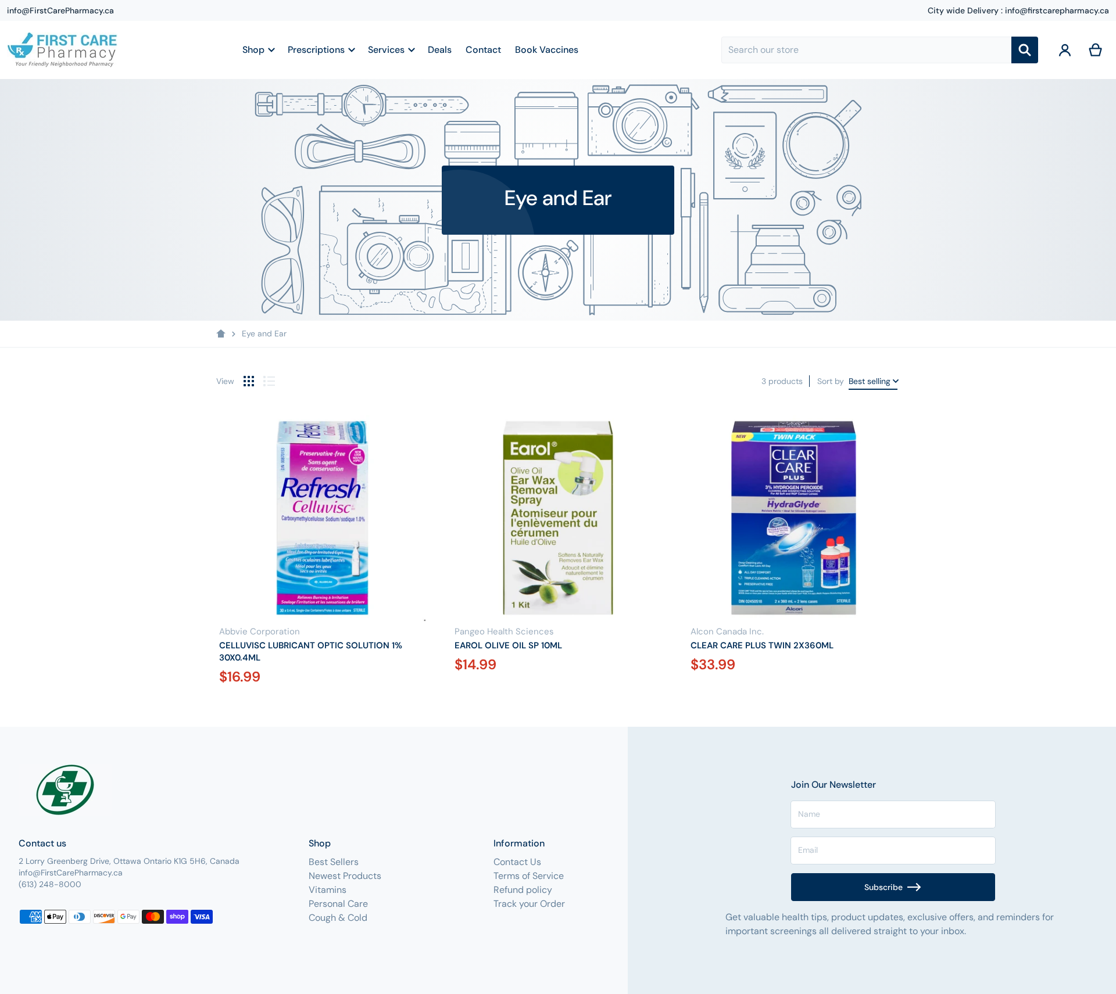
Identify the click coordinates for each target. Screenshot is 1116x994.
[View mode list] (269, 381)
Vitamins (327, 890)
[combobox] (866, 50)
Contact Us (517, 862)
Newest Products (345, 876)
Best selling (869, 381)
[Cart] (1096, 49)
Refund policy (522, 890)
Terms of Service (528, 876)
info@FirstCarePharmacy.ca (60, 10)
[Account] (1065, 49)
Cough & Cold (338, 918)
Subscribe (883, 887)
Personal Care (338, 904)
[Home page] (221, 334)
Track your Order (529, 904)
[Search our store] (1024, 50)
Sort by (830, 381)
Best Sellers (334, 862)
